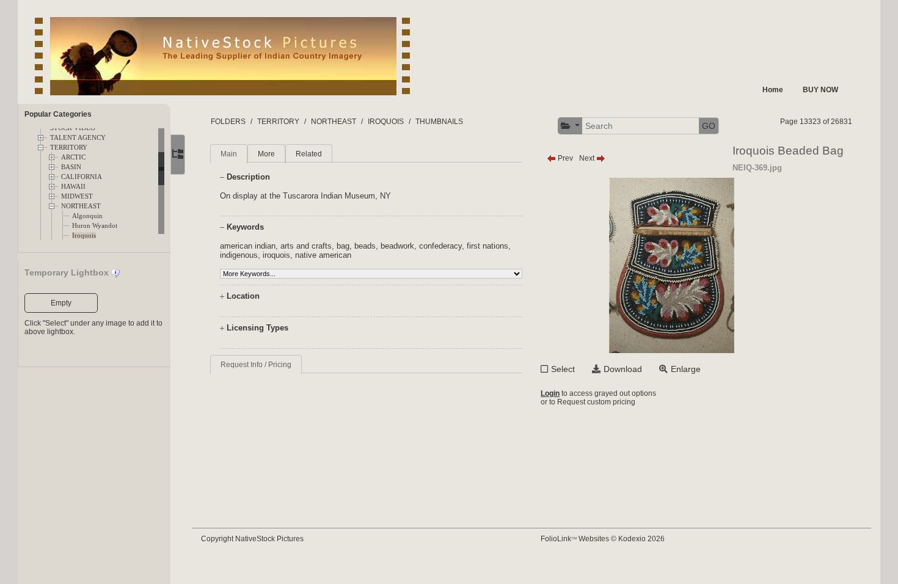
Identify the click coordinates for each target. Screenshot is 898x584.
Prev (564, 158)
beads (365, 245)
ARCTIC (73, 157)
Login (550, 393)
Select (563, 369)
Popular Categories (58, 114)
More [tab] (266, 154)
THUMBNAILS (439, 121)
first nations (487, 245)
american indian (248, 245)
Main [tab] (229, 154)
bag (343, 245)
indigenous (239, 255)
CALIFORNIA (81, 176)
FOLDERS (228, 121)
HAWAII (73, 186)
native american (323, 255)
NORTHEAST (81, 206)
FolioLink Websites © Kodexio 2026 (603, 539)
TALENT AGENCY (78, 137)
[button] (570, 126)
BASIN (71, 167)
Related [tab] (309, 154)
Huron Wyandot (94, 225)
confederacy (440, 245)
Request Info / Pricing (256, 364)
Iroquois (84, 235)
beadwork (397, 245)
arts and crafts (306, 245)
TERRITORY (68, 147)
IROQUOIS (386, 121)
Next (587, 158)
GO (708, 126)
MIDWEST (77, 196)
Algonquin (87, 216)
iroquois (276, 255)
